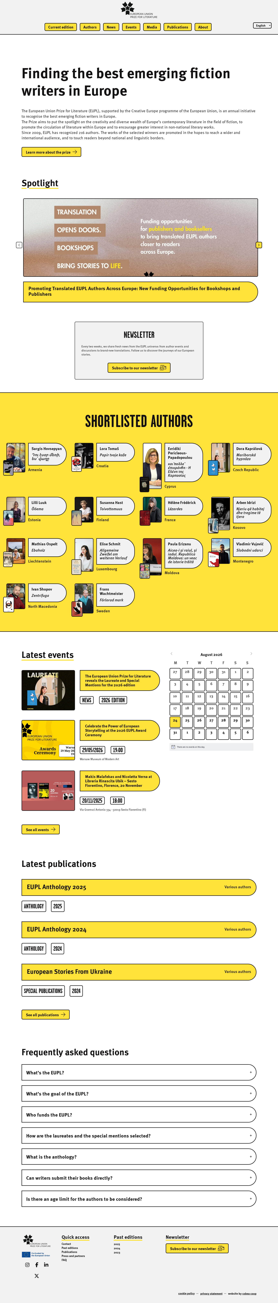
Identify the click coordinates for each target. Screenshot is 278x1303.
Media (152, 27)
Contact (66, 1244)
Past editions (70, 1248)
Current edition (60, 27)
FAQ (64, 1260)
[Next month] (251, 654)
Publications (177, 27)
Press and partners (73, 1256)
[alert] (211, 747)
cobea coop (249, 1293)
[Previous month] (171, 654)
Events (131, 27)
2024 (117, 1248)
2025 (117, 1244)
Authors (90, 27)
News (111, 27)
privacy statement (211, 1293)
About (203, 27)
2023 (117, 1252)
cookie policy (186, 1293)
